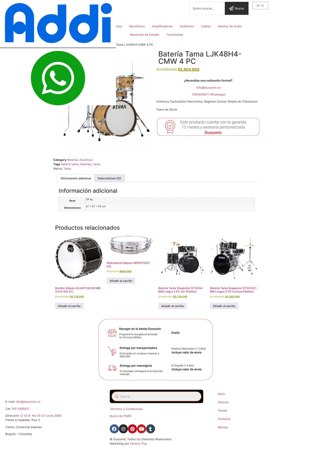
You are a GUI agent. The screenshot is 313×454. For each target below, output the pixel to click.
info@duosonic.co (208, 87)
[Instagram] (123, 428)
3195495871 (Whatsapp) (209, 94)
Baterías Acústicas (80, 160)
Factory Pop (138, 443)
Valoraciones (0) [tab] (109, 178)
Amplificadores (162, 26)
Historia (223, 402)
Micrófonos (137, 26)
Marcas (223, 427)
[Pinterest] (132, 428)
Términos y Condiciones (126, 409)
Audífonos (187, 26)
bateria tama (69, 164)
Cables (205, 26)
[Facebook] (114, 428)
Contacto (224, 419)
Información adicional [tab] (76, 178)
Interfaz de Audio (230, 26)
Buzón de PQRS (120, 416)
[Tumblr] (150, 428)
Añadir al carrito (69, 306)
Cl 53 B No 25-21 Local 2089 (40, 415)
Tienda (222, 410)
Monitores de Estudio (144, 34)
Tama (96, 164)
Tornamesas (175, 34)
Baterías (116, 26)
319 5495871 (20, 409)
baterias (85, 164)
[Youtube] (141, 428)
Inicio (221, 394)
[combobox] (207, 8)
